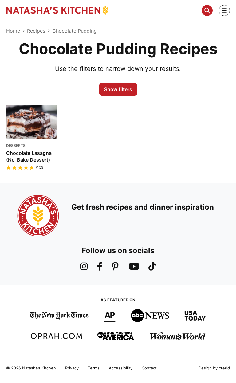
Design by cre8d (214, 367)
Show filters (118, 89)
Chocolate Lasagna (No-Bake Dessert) (29, 156)
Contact (149, 367)
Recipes (36, 31)
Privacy (72, 367)
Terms (94, 367)
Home (13, 31)
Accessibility (120, 367)
